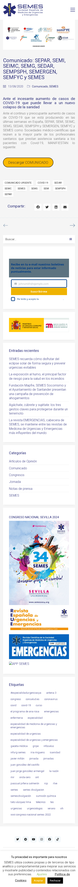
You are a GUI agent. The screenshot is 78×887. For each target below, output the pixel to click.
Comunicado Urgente (18, 182)
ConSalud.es (32, 699)
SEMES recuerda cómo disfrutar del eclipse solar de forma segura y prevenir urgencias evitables (37, 363)
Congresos (16, 475)
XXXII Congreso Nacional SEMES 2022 (31, 814)
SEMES (53, 86)
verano (51, 808)
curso (39, 705)
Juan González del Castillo (25, 764)
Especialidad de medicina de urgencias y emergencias (34, 725)
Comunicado (40, 86)
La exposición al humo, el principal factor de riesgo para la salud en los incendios (37, 376)
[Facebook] (37, 207)
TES (52, 802)
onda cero (24, 777)
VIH (61, 808)
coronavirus (51, 699)
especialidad (35, 717)
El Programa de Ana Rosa (25, 711)
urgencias (16, 808)
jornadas (48, 758)
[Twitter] (46, 207)
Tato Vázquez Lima (21, 802)
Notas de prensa (20, 489)
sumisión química (46, 795)
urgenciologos (35, 808)
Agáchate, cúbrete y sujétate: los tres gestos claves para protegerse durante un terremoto (38, 409)
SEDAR (58, 182)
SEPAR (8, 194)
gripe (36, 746)
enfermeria (17, 717)
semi (46, 188)
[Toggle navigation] (72, 10)
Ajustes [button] (42, 874)
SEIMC (8, 188)
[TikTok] (58, 839)
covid (13, 705)
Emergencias (51, 711)
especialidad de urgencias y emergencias (34, 739)
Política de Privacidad (51, 299)
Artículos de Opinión (23, 461)
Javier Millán (17, 758)
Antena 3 (51, 692)
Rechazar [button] (55, 880)
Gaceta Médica (19, 746)
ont (37, 777)
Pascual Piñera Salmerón (25, 783)
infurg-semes (18, 752)
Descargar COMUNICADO (28, 162)
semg (34, 188)
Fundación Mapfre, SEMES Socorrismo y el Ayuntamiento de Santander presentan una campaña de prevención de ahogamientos (37, 391)
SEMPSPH (60, 188)
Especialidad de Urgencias (26, 733)
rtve (55, 783)
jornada (33, 758)
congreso (16, 699)
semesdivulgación (21, 795)
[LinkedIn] (55, 207)
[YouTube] (34, 839)
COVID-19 (43, 182)
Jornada (15, 482)
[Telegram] (26, 839)
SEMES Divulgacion (33, 789)
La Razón (54, 771)
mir (12, 777)
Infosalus (49, 746)
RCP (46, 783)
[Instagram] (42, 839)
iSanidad (55, 752)
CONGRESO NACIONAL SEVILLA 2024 (34, 517)
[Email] (64, 207)
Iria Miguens (38, 752)
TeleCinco (40, 802)
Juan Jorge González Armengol (27, 771)
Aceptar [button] (38, 880)
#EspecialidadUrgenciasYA (26, 692)
